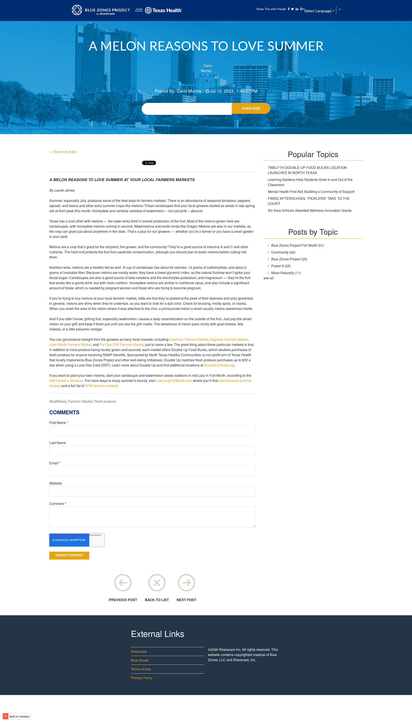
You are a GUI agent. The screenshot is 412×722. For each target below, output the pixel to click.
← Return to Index (63, 151)
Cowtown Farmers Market (188, 339)
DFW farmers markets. (102, 385)
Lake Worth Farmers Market (70, 344)
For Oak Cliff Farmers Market (121, 344)
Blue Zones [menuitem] (139, 660)
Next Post (186, 599)
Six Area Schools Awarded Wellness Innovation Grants (309, 210)
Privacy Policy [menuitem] (142, 677)
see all (269, 277)
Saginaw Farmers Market (229, 339)
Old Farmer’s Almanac (66, 380)
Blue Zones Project (289, 259)
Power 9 (281, 265)
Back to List (157, 599)
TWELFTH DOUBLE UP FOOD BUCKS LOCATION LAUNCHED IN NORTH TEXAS (307, 170)
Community (283, 252)
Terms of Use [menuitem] (141, 668)
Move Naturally (286, 272)
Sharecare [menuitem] (139, 651)
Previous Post (123, 599)
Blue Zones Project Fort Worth (297, 245)
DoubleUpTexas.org (219, 365)
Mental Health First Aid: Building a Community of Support (311, 191)
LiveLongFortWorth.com (174, 380)
